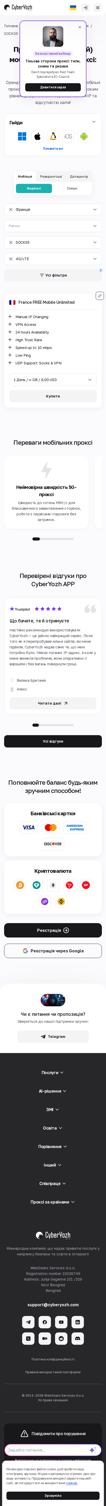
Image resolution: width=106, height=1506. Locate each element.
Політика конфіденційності (53, 1359)
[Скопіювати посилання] (100, 296)
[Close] (79, 27)
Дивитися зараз (53, 87)
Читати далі (49, 703)
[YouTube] (61, 1322)
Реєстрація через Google (57, 950)
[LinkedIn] (78, 1322)
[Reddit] (61, 1338)
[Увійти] (85, 8)
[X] (28, 1338)
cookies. (72, 1483)
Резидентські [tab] (51, 176)
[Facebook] (45, 1322)
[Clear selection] (10, 209)
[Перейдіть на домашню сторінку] (18, 8)
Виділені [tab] (34, 188)
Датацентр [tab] (79, 176)
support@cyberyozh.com (53, 1304)
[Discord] (78, 1338)
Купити (53, 396)
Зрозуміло (53, 1496)
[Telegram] (28, 1322)
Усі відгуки (53, 741)
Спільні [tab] (72, 188)
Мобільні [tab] (25, 176)
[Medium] (45, 1338)
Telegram (56, 1036)
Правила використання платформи (53, 1372)
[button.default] (93, 1450)
